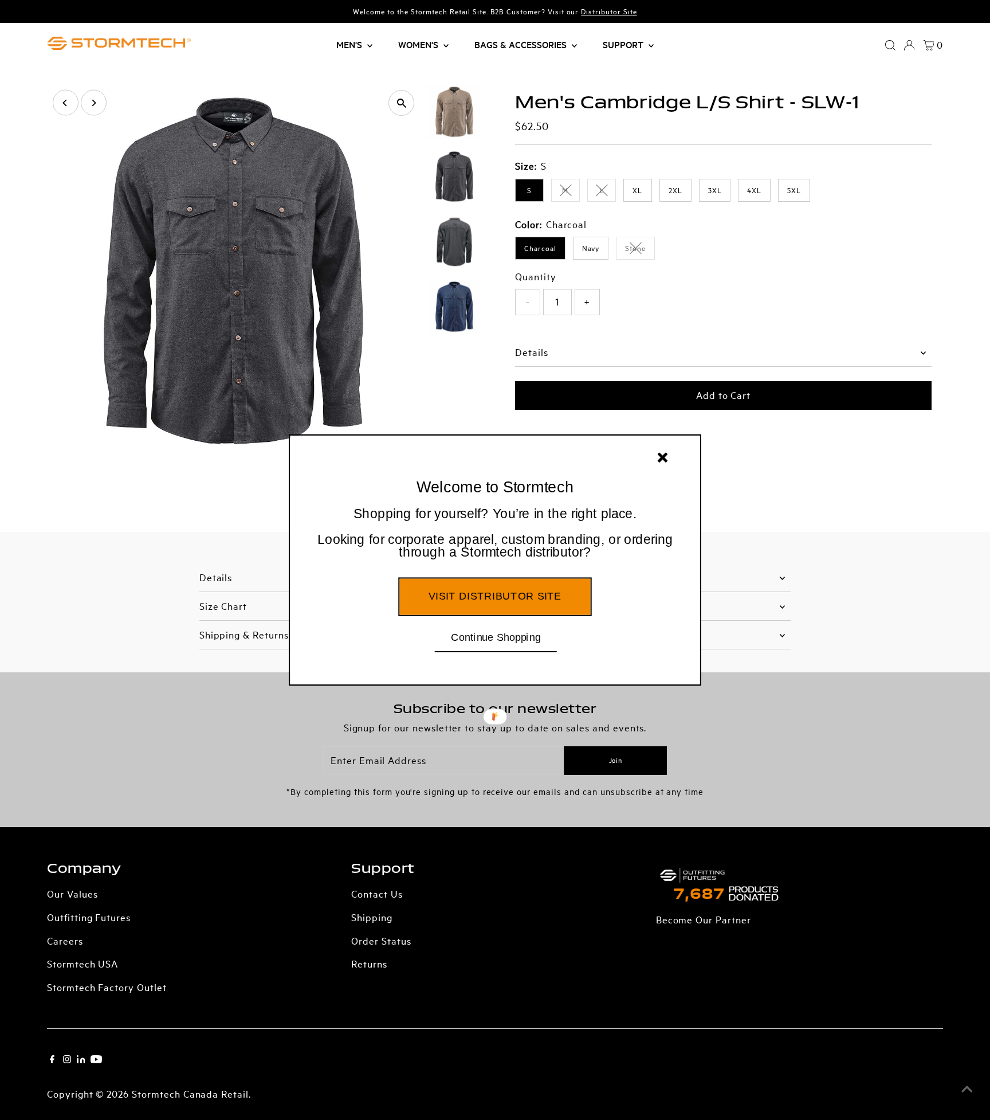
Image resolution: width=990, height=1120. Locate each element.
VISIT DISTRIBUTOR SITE (495, 596)
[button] (495, 533)
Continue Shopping (496, 637)
